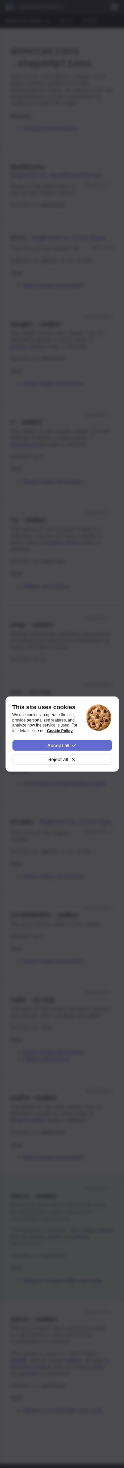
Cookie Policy (60, 730)
